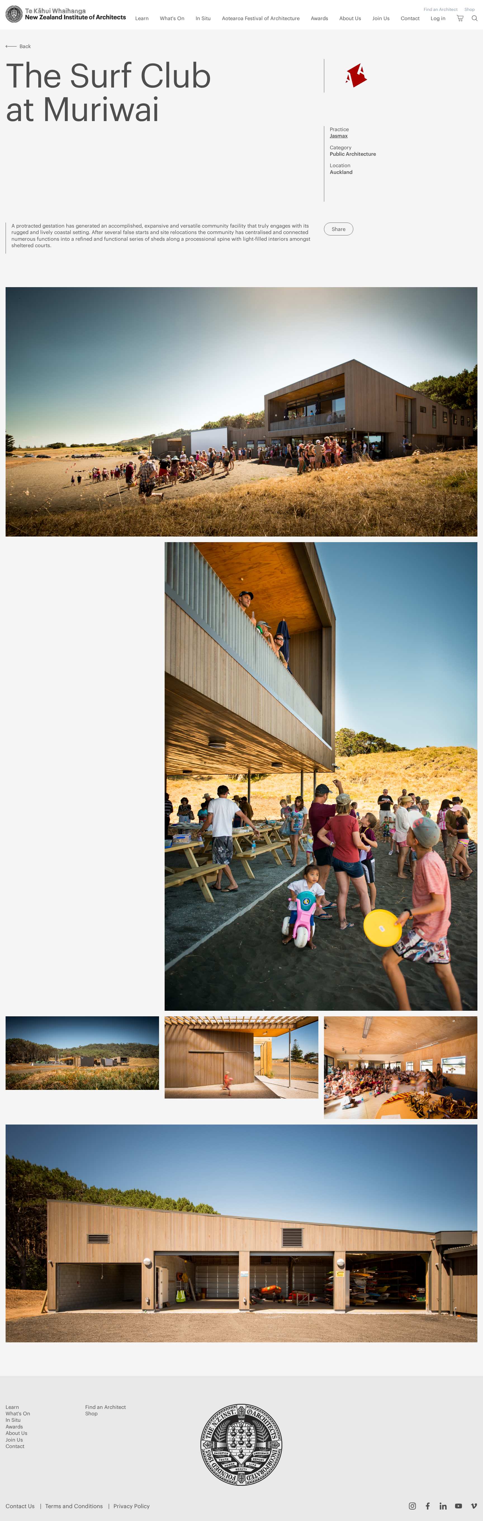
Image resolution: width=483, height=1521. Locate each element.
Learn (142, 18)
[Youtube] (458, 1506)
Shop (470, 9)
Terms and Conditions (74, 1506)
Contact (410, 18)
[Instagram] (412, 1506)
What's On (172, 18)
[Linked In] (443, 1506)
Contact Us (20, 1506)
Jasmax (339, 136)
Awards (319, 18)
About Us (350, 18)
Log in (438, 18)
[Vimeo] (473, 1506)
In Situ (203, 18)
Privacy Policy (131, 1506)
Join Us (381, 18)
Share (338, 229)
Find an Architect (441, 9)
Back (25, 46)
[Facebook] (427, 1506)
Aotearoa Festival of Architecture (261, 18)
